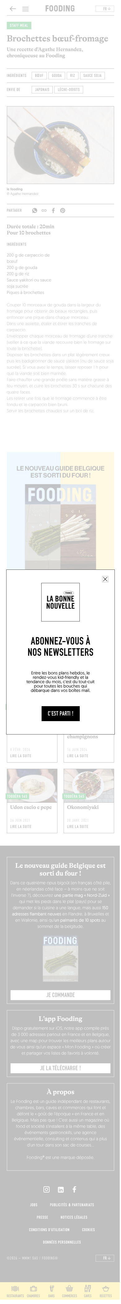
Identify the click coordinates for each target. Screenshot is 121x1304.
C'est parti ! (61, 713)
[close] (105, 579)
